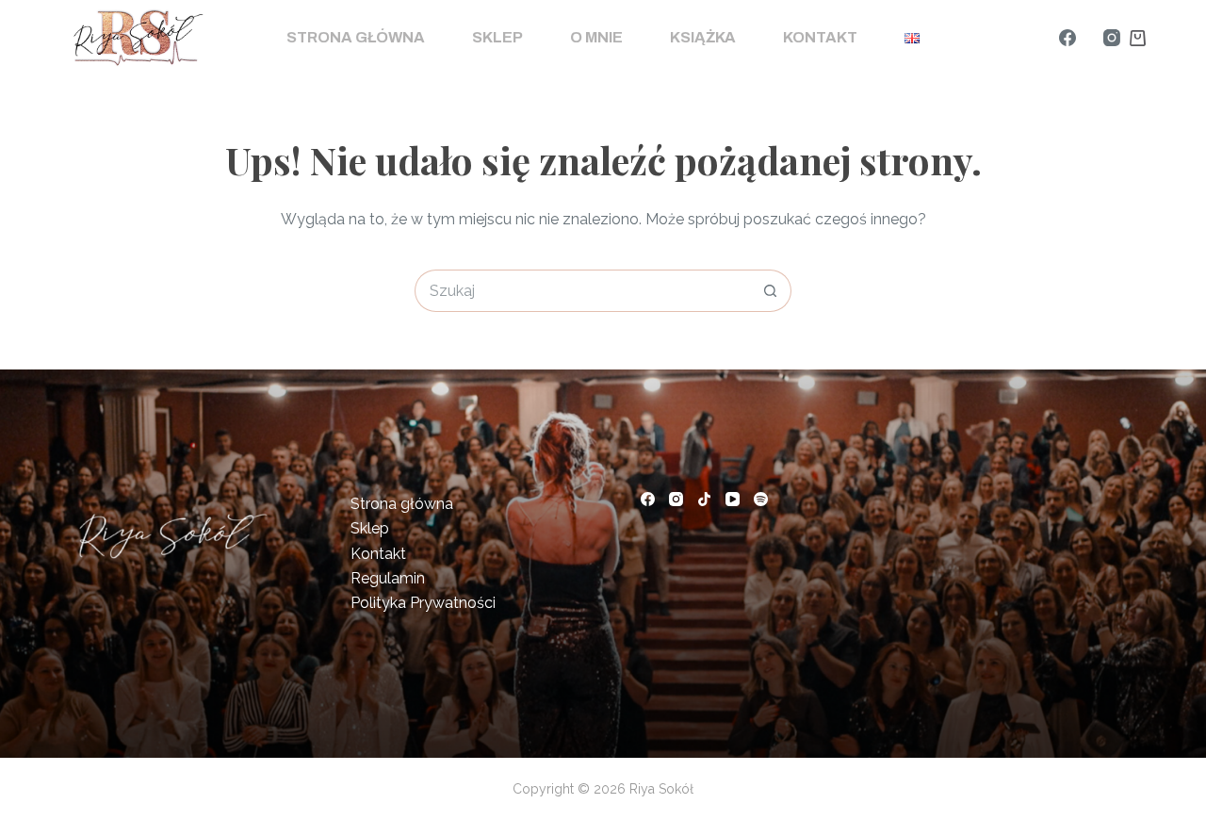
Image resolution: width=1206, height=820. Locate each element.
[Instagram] (1111, 37)
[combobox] (583, 291)
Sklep (497, 37)
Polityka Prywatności (423, 603)
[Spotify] (761, 499)
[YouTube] (732, 499)
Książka (703, 37)
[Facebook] (1067, 37)
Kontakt (820, 37)
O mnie (596, 37)
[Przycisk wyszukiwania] (770, 291)
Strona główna (355, 37)
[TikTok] (704, 499)
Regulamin (387, 578)
